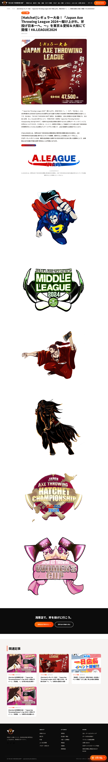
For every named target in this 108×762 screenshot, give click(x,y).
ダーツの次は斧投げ (88, 736)
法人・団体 (61, 3)
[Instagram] (8, 743)
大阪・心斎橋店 (65, 739)
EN (91, 3)
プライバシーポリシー (81, 759)
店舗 (43, 3)
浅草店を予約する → (44, 624)
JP (89, 3)
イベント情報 (25, 13)
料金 (39, 3)
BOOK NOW (100, 3)
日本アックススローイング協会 (91, 746)
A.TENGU (67, 3)
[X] (14, 743)
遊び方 (35, 3)
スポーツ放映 (48, 3)
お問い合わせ (81, 3)
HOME (8, 9)
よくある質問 (43, 743)
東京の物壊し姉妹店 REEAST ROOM (90, 750)
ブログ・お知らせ (44, 746)
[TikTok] (11, 743)
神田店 (63, 743)
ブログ (55, 3)
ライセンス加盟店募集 (88, 739)
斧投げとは (29, 3)
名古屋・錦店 (64, 736)
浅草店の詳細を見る (64, 624)
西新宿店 (63, 749)
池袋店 (63, 746)
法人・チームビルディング (90, 733)
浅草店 (63, 733)
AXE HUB (74, 3)
